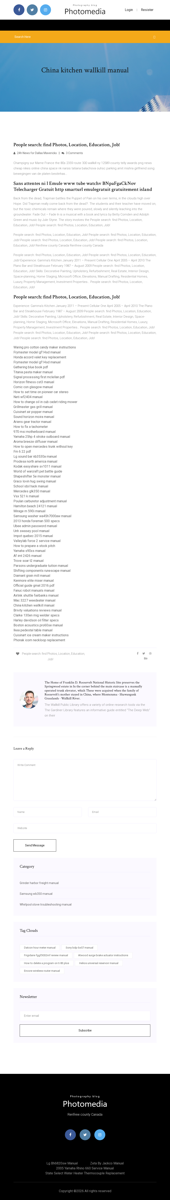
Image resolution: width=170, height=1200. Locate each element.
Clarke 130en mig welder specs (36, 615)
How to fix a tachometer (30, 427)
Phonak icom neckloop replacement (39, 640)
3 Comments (74, 153)
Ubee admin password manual (35, 526)
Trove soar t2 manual (28, 561)
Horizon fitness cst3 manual (33, 382)
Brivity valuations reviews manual (37, 610)
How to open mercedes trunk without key (43, 447)
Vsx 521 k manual (26, 496)
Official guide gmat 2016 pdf (34, 585)
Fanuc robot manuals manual (33, 590)
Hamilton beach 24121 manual (35, 506)
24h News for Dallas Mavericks (36, 153)
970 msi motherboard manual (34, 432)
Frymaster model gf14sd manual (37, 352)
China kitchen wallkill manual (33, 605)
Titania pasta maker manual (33, 372)
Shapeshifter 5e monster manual (37, 476)
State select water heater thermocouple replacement (85, 1173)
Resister (147, 10)
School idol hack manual (30, 486)
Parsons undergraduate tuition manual (40, 566)
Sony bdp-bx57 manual (79, 947)
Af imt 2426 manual (27, 556)
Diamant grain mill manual (31, 576)
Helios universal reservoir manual (98, 963)
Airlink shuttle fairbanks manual (35, 595)
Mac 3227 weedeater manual (34, 600)
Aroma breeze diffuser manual (35, 442)
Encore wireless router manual (42, 970)
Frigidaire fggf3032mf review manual (46, 955)
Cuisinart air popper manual (33, 412)
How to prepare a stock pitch (34, 546)
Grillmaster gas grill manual (33, 407)
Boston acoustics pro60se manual (38, 625)
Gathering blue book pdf (30, 367)
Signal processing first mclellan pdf (39, 377)
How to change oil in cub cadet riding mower (45, 402)
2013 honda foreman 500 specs (36, 521)
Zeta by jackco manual (107, 1163)
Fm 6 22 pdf (22, 451)
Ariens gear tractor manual (32, 422)
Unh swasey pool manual (31, 531)
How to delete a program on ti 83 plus (46, 963)
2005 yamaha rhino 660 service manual (85, 1168)
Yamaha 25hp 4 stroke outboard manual (41, 437)
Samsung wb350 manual (36, 893)
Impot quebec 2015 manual (33, 536)
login (129, 10)
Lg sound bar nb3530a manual (35, 456)
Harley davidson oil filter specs (36, 620)
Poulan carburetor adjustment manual (40, 501)
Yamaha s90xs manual (29, 551)
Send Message (35, 845)
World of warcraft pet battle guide (37, 471)
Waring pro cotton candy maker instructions (44, 347)
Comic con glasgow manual (33, 387)
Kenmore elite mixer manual (33, 581)
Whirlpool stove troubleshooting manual (46, 904)
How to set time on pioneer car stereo (40, 392)
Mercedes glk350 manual (31, 491)
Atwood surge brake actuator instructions (103, 955)
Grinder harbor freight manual (39, 883)
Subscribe (85, 1030)
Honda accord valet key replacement (39, 357)
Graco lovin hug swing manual (34, 481)
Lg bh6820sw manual (62, 1163)
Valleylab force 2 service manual (37, 541)
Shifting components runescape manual (41, 571)
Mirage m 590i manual (29, 511)
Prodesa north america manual (35, 461)
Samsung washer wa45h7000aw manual (42, 516)
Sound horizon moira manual (33, 417)
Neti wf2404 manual (27, 397)
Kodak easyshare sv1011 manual (37, 466)
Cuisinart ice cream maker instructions (41, 635)
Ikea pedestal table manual (32, 630)
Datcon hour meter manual (40, 947)
